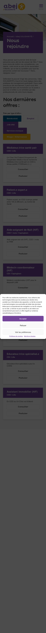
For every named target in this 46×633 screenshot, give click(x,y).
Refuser (23, 325)
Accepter (23, 318)
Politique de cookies (16, 336)
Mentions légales (29, 336)
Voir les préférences (23, 332)
